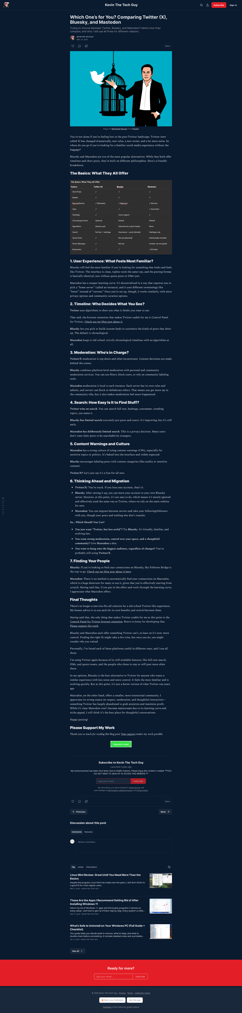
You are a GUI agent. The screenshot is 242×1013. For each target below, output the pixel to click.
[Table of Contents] (3, 506)
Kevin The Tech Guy (85, 37)
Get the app (134, 1000)
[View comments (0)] (79, 46)
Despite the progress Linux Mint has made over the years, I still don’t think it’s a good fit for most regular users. (107, 884)
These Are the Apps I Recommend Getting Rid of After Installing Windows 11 (104, 902)
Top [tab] (73, 867)
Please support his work (84, 626)
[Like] (73, 46)
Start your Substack (113, 1000)
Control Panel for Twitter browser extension (96, 622)
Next (163, 811)
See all (75, 951)
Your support (128, 734)
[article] (121, 883)
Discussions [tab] (91, 867)
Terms (130, 993)
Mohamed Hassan (119, 128)
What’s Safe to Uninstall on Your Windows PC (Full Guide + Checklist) (107, 927)
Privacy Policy (142, 790)
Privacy (122, 993)
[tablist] (82, 832)
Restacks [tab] (88, 832)
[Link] (66, 173)
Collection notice (142, 993)
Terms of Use (134, 787)
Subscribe (219, 5)
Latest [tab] (80, 867)
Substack (107, 1007)
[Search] (201, 5)
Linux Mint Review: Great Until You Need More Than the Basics (105, 876)
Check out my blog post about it (103, 322)
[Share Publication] (207, 5)
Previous (80, 811)
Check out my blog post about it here (109, 572)
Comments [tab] (77, 832)
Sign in (233, 5)
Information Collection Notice (120, 790)
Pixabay (135, 128)
